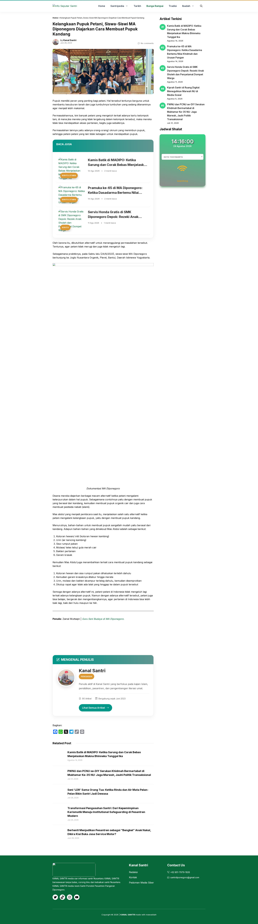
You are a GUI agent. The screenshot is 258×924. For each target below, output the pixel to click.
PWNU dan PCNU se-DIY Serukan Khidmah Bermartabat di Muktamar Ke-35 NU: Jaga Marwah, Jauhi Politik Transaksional (186, 112)
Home (55, 18)
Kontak (133, 877)
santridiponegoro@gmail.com (184, 877)
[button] (201, 5)
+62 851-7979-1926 (180, 872)
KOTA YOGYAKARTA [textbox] (173, 157)
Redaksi (133, 872)
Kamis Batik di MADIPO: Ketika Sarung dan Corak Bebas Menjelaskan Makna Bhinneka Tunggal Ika (118, 164)
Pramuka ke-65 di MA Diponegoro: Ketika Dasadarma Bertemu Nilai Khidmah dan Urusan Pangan (115, 192)
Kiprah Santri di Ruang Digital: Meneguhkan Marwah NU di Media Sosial (183, 91)
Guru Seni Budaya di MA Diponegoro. (103, 618)
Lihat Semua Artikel (93, 707)
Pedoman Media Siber (141, 882)
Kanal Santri (69, 40)
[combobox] (183, 157)
